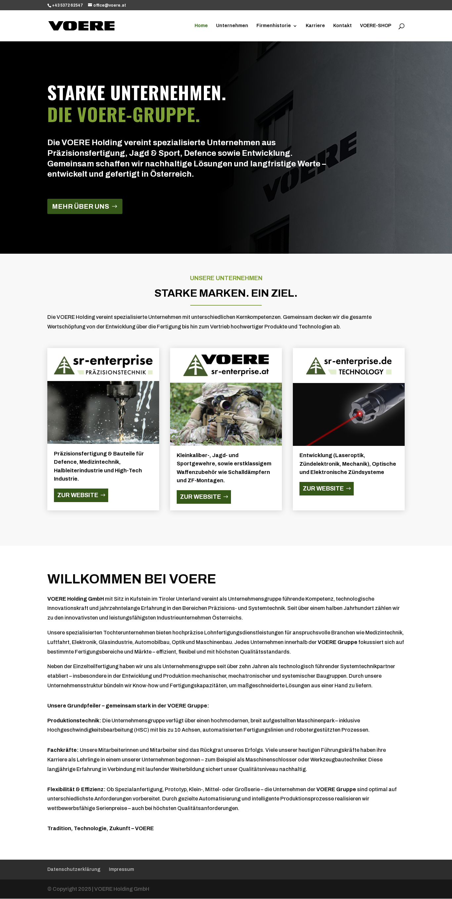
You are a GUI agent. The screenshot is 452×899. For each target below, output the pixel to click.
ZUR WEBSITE (77, 495)
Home (201, 25)
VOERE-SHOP (375, 25)
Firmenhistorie (273, 25)
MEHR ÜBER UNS (80, 206)
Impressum (121, 869)
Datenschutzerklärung (74, 869)
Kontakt (342, 25)
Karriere (315, 25)
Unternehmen (232, 25)
